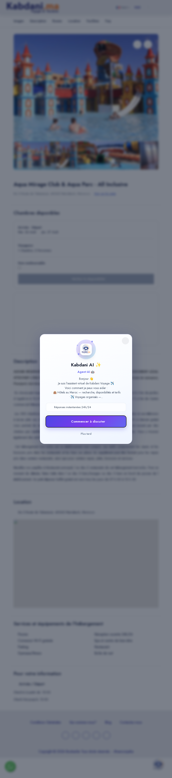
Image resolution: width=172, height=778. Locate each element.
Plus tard (86, 434)
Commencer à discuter (88, 421)
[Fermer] (125, 340)
